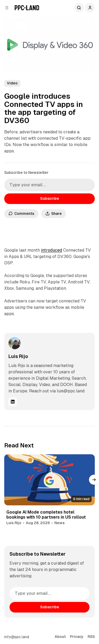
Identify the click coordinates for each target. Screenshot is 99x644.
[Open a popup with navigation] (7, 7)
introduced (51, 250)
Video (12, 83)
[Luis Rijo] (14, 343)
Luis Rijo (18, 356)
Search (79, 7)
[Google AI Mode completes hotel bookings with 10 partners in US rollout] (49, 479)
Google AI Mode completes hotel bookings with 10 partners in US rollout (46, 515)
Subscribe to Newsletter (26, 172)
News (59, 523)
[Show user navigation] (90, 7)
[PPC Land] (26, 7)
